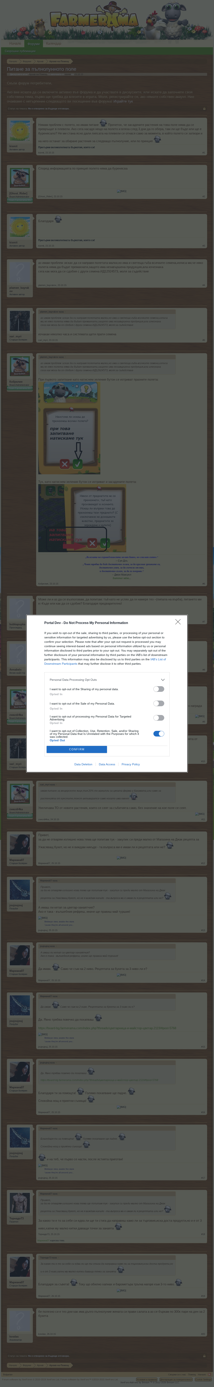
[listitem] (107, 680)
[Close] (179, 623)
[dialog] (107, 693)
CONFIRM (77, 749)
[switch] (158, 689)
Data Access (107, 764)
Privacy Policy (131, 764)
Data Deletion (83, 764)
